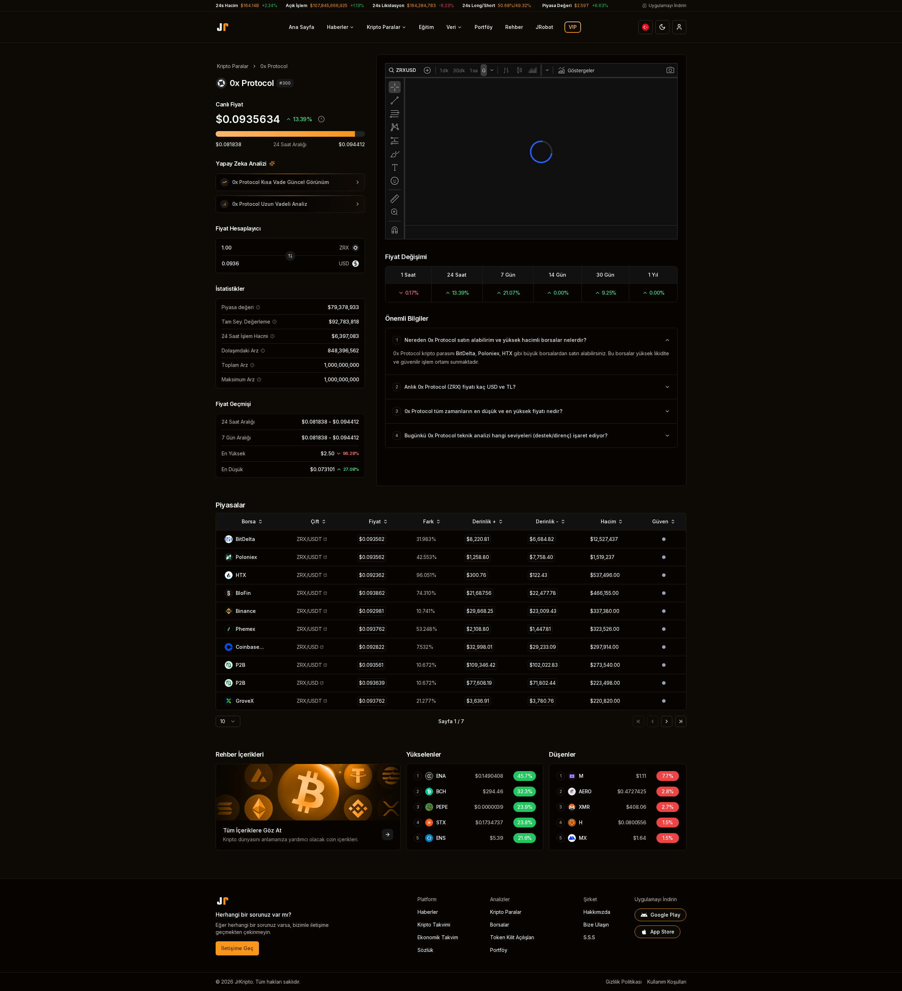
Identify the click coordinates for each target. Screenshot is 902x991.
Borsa (249, 521)
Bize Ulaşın (596, 925)
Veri (451, 27)
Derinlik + (484, 521)
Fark (428, 521)
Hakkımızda (596, 912)
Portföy (484, 27)
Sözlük (425, 950)
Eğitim (426, 27)
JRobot (544, 27)
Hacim (608, 521)
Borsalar (499, 925)
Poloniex (488, 353)
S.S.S (589, 937)
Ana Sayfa (301, 27)
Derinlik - (547, 521)
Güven (660, 521)
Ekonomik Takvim (438, 937)
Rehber (514, 27)
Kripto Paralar (383, 27)
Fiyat (375, 521)
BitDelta (465, 353)
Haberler (337, 27)
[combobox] (228, 721)
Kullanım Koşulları (666, 982)
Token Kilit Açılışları (512, 937)
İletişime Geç (237, 948)
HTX (507, 353)
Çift (315, 521)
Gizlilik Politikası (624, 982)
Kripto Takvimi (434, 925)
